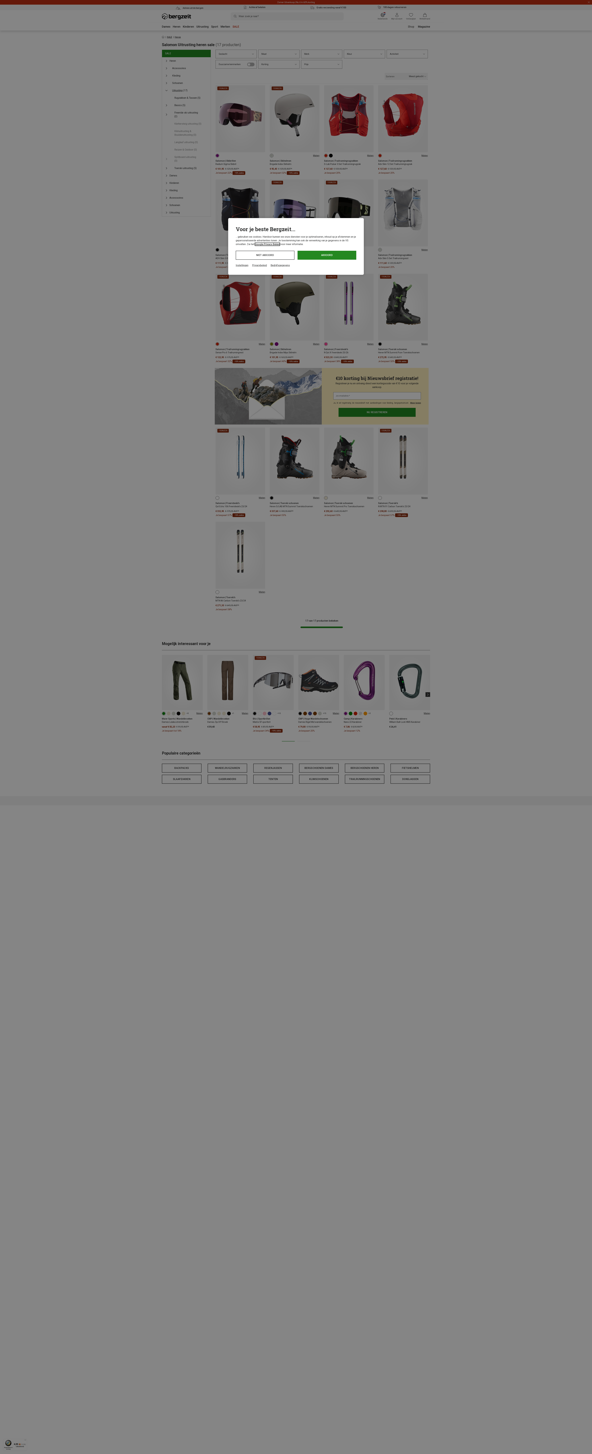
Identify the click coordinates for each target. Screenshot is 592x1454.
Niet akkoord (265, 255)
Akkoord (327, 255)
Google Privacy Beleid (267, 244)
